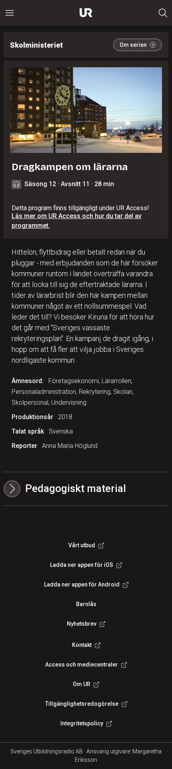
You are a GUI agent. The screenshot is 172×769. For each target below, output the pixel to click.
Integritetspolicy (81, 723)
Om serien (133, 45)
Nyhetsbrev (81, 623)
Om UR (81, 684)
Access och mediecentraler (81, 664)
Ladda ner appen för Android (82, 584)
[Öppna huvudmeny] (9, 13)
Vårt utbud (81, 545)
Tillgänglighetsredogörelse (81, 704)
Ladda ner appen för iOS (81, 565)
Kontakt (82, 645)
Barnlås (86, 604)
